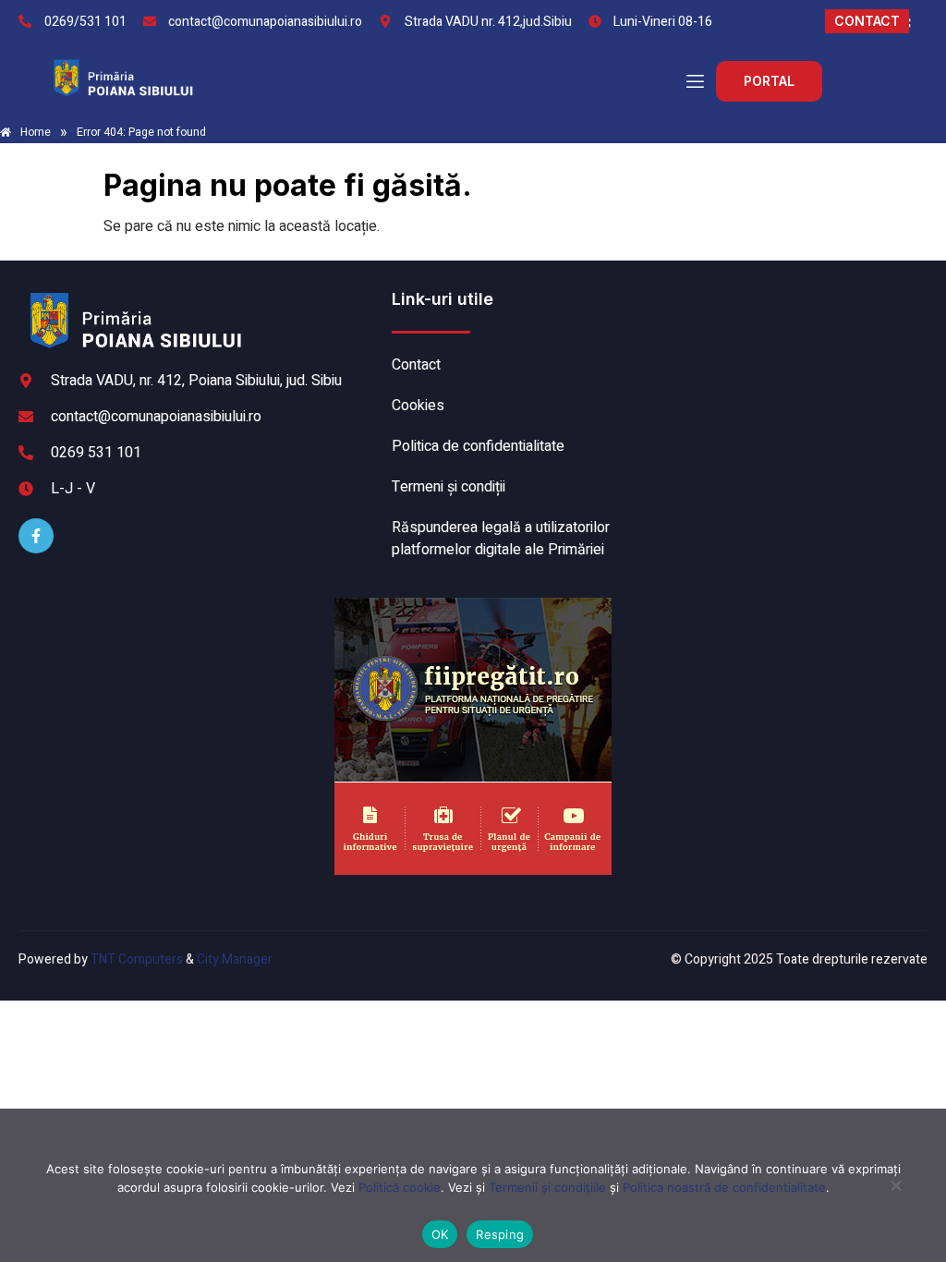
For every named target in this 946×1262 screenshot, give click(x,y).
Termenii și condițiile (547, 1187)
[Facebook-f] (36, 535)
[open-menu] (694, 81)
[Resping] (895, 1194)
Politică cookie (399, 1187)
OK (440, 1234)
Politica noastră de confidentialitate (724, 1187)
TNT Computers (137, 959)
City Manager (235, 959)
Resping (500, 1234)
